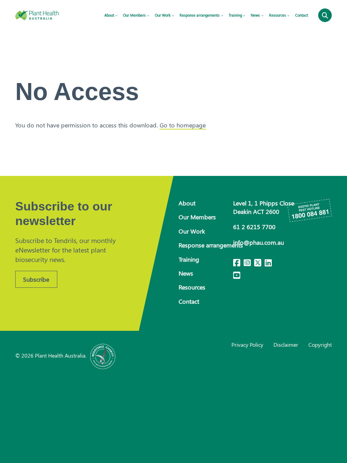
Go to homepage (183, 125)
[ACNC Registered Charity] (103, 355)
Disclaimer (285, 344)
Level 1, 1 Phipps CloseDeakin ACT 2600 (263, 207)
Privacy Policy (247, 344)
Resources (277, 15)
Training (235, 15)
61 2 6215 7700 (254, 227)
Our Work (162, 15)
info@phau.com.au (258, 242)
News (255, 15)
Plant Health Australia (44, 15)
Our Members (134, 15)
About (109, 15)
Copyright (320, 344)
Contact (301, 15)
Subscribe (36, 279)
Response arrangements (200, 15)
